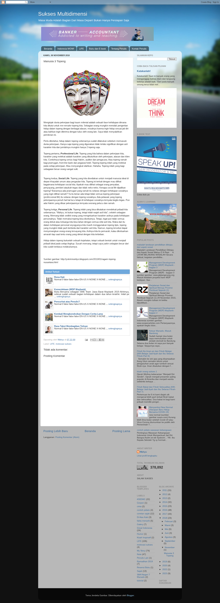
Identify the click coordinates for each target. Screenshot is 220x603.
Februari (169, 521)
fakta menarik (143, 521)
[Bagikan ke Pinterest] (102, 339)
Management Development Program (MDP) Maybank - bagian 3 (162, 265)
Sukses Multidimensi (62, 14)
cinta (139, 506)
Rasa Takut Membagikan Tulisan (71, 326)
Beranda (48, 48)
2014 (165, 502)
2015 (165, 506)
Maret (168, 525)
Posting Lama (121, 431)
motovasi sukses (63, 344)
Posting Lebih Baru (55, 431)
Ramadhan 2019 (145, 561)
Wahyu (143, 452)
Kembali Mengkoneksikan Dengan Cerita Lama (78, 314)
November (170, 547)
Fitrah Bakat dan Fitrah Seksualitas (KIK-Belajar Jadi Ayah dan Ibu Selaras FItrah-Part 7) (156, 389)
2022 (165, 569)
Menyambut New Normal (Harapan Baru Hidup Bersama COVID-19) (161, 409)
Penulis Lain (142, 558)
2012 (165, 494)
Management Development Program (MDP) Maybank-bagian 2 (162, 310)
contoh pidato (143, 510)
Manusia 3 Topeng (169, 554)
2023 (165, 573)
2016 (165, 510)
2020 (165, 565)
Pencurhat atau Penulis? (67, 301)
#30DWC (141, 499)
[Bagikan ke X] (97, 339)
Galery (140, 524)
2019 (165, 562)
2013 (165, 498)
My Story (141, 551)
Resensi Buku (143, 567)
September (170, 541)
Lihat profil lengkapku (147, 456)
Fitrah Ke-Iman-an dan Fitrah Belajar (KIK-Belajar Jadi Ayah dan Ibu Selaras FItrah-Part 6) (155, 353)
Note (139, 554)
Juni (167, 533)
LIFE (81, 48)
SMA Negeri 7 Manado (143, 576)
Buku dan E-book (97, 48)
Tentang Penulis (119, 48)
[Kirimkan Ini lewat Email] (91, 339)
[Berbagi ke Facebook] (100, 339)
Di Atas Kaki (142, 517)
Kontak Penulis (139, 48)
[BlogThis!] (94, 339)
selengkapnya (115, 279)
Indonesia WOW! (65, 48)
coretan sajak (143, 514)
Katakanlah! (144, 71)
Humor (140, 534)
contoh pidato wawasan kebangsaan (154, 430)
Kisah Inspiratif (144, 537)
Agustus (169, 537)
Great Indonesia (144, 528)
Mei (167, 529)
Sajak (139, 571)
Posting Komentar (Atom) (67, 437)
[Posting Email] (86, 340)
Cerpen (140, 503)
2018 (165, 518)
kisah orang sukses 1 (147, 371)
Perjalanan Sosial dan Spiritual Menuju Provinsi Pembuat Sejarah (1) (161, 287)
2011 (164, 490)
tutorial (140, 581)
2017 (165, 514)
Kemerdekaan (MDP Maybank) (70, 289)
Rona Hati (59, 277)
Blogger (130, 595)
